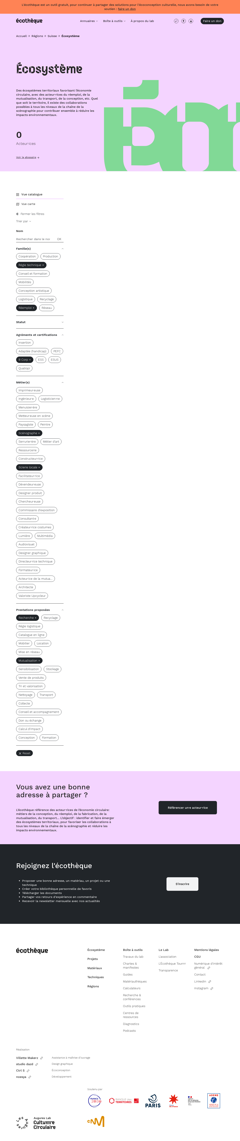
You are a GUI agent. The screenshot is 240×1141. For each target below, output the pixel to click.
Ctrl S (20, 1070)
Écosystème (96, 950)
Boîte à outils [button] (113, 21)
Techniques (95, 977)
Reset (26, 753)
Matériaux (94, 968)
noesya (21, 1077)
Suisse (52, 36)
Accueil (21, 36)
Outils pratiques (134, 1006)
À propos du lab (142, 21)
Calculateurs (131, 988)
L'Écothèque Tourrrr (172, 963)
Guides (128, 974)
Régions (37, 36)
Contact (200, 974)
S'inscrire (182, 884)
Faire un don (212, 21)
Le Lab (164, 950)
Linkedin (200, 981)
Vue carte (28, 204)
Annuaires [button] (88, 21)
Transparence (168, 970)
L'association (167, 956)
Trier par (22, 221)
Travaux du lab (133, 956)
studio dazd (24, 1064)
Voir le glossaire (26, 157)
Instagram (201, 988)
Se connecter (191, 21)
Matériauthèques (135, 981)
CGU (197, 956)
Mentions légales (206, 950)
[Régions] (183, 21)
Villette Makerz (27, 1058)
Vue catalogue (31, 194)
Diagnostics (131, 1024)
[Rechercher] (176, 21)
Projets (92, 959)
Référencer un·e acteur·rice (188, 807)
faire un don (127, 9)
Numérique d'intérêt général (208, 965)
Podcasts (129, 1030)
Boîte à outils (132, 950)
